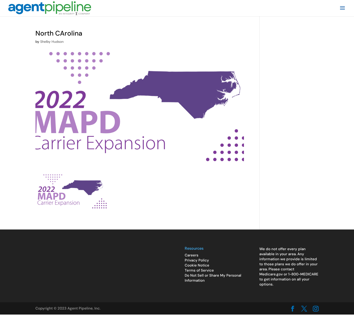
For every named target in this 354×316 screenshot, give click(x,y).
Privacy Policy (197, 260)
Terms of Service (199, 270)
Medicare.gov (271, 274)
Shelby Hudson (52, 41)
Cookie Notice (197, 265)
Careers (191, 255)
